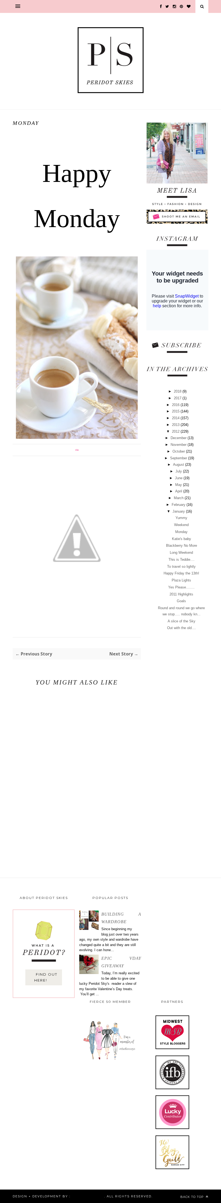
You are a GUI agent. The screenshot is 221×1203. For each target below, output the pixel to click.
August (179, 465)
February (179, 505)
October (179, 451)
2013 (176, 425)
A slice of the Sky (181, 621)
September (179, 458)
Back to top (192, 1197)
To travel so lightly (181, 567)
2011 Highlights (181, 594)
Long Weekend (181, 553)
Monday (181, 532)
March (179, 498)
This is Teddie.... (181, 560)
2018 (178, 391)
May (179, 485)
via (77, 449)
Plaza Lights (181, 580)
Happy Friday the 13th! (181, 573)
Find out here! (45, 977)
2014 (176, 418)
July (179, 471)
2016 (176, 405)
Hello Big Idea (87, 1196)
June (179, 478)
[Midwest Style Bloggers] (172, 1048)
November (179, 445)
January (179, 511)
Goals (181, 601)
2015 (176, 411)
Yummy (181, 518)
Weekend (181, 525)
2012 (176, 431)
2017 (178, 398)
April (179, 491)
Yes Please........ (181, 587)
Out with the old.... (181, 628)
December (179, 438)
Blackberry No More (181, 546)
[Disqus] (77, 781)
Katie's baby (181, 539)
